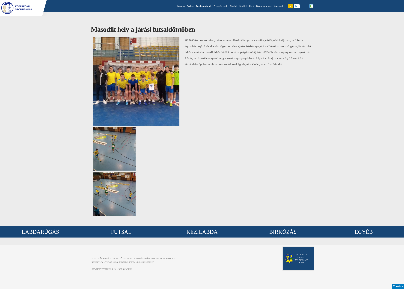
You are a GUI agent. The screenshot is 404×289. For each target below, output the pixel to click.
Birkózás (283, 232)
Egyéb (364, 232)
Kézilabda (202, 232)
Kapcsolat (278, 6)
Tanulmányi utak (203, 6)
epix (130, 269)
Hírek (251, 6)
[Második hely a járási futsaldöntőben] (136, 124)
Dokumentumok (264, 6)
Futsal (121, 232)
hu (296, 6)
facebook (302, 6)
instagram (307, 6)
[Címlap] (23, 8)
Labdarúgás (40, 232)
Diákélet (233, 6)
